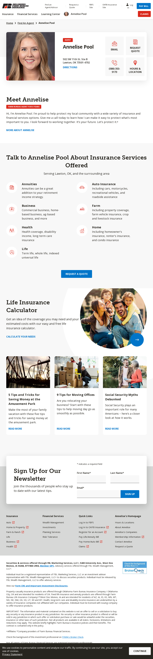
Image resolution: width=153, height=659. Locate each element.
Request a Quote (73, 6)
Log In (130, 6)
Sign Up (130, 494)
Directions (70, 67)
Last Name (117, 473)
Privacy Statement (12, 654)
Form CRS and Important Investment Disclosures (41, 585)
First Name (84, 473)
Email (80, 487)
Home (9, 23)
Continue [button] (139, 651)
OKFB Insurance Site (109, 6)
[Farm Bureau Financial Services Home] (20, 6)
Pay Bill (144, 5)
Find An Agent (26, 23)
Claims (144, 13)
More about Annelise (20, 130)
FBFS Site (91, 6)
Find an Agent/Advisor (51, 6)
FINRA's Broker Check (72, 637)
